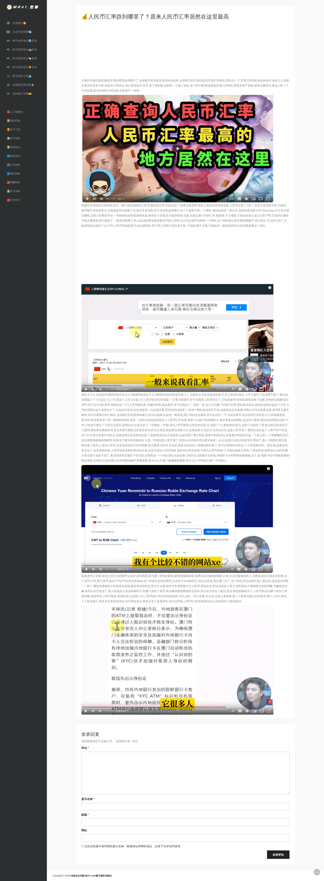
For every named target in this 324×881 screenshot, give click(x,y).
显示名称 (87, 799)
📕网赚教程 (13, 182)
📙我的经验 (13, 120)
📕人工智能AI (15, 112)
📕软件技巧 (13, 200)
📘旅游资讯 (13, 156)
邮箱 (85, 815)
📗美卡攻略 (13, 191)
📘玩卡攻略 (13, 164)
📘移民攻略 (13, 173)
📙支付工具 (13, 129)
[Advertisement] (185, 50)
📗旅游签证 (13, 147)
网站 (84, 830)
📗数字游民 (13, 138)
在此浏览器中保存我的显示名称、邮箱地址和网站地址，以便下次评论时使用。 (134, 846)
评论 (85, 748)
